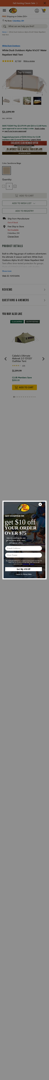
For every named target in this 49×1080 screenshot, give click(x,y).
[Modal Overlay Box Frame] (24, 540)
